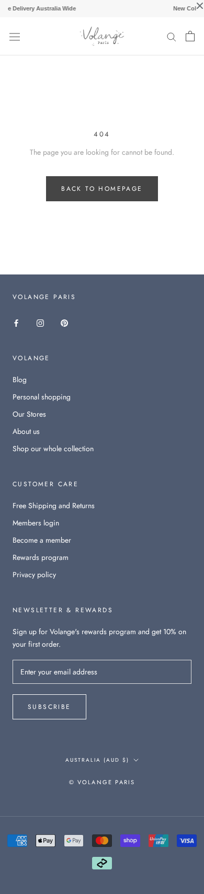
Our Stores (29, 414)
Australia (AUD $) (97, 760)
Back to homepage (101, 188)
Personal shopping (42, 397)
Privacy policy (34, 574)
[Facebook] (16, 322)
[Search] (171, 36)
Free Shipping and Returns (54, 505)
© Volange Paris (102, 782)
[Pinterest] (64, 322)
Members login (36, 523)
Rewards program (41, 557)
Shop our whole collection (53, 448)
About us (26, 431)
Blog (20, 379)
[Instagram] (40, 322)
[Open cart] (190, 36)
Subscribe (49, 707)
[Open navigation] (14, 36)
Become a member (42, 540)
